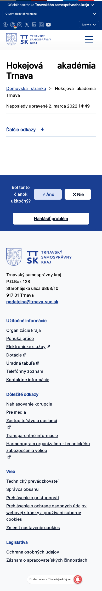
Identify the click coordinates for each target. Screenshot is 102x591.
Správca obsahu (22, 489)
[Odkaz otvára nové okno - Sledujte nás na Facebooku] (5, 24)
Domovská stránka (26, 88)
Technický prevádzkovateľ (32, 481)
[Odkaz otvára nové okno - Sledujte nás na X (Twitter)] (27, 24)
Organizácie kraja (23, 330)
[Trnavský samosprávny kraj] (28, 39)
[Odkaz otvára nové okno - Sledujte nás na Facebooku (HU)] (12, 24)
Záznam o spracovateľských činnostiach (46, 560)
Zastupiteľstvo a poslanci (31, 420)
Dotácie (14, 355)
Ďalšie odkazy (21, 129)
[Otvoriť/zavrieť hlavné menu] (89, 39)
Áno (50, 194)
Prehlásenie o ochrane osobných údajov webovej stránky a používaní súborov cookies (46, 512)
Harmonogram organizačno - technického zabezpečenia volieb (48, 447)
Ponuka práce (20, 338)
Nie (80, 194)
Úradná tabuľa (20, 363)
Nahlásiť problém (51, 218)
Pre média (16, 412)
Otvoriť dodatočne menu (21, 13)
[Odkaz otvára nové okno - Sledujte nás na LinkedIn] (34, 24)
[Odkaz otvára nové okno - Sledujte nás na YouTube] (48, 24)
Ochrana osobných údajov (32, 552)
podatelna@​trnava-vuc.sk (32, 301)
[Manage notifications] (77, 579)
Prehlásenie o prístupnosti (32, 497)
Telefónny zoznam (24, 371)
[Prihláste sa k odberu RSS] (41, 24)
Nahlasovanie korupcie (29, 404)
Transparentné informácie (32, 435)
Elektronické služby (26, 346)
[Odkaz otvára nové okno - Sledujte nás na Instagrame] (19, 24)
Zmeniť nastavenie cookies (33, 527)
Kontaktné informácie (27, 379)
